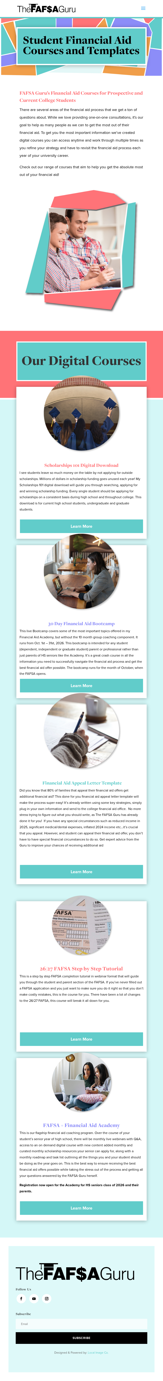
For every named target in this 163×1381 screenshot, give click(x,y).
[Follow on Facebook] (21, 1298)
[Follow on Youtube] (34, 1298)
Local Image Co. (98, 1352)
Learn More (81, 526)
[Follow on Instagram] (46, 1298)
